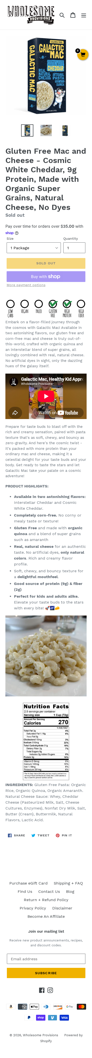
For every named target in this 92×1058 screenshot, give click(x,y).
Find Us (25, 891)
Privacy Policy (33, 908)
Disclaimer (62, 908)
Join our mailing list (46, 931)
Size (10, 238)
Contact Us (49, 891)
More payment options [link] (26, 285)
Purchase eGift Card (28, 883)
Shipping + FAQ (68, 883)
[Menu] (83, 14)
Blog (70, 891)
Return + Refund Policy (46, 899)
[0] (82, 55)
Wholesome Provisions (40, 1035)
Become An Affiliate (46, 916)
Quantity (70, 238)
